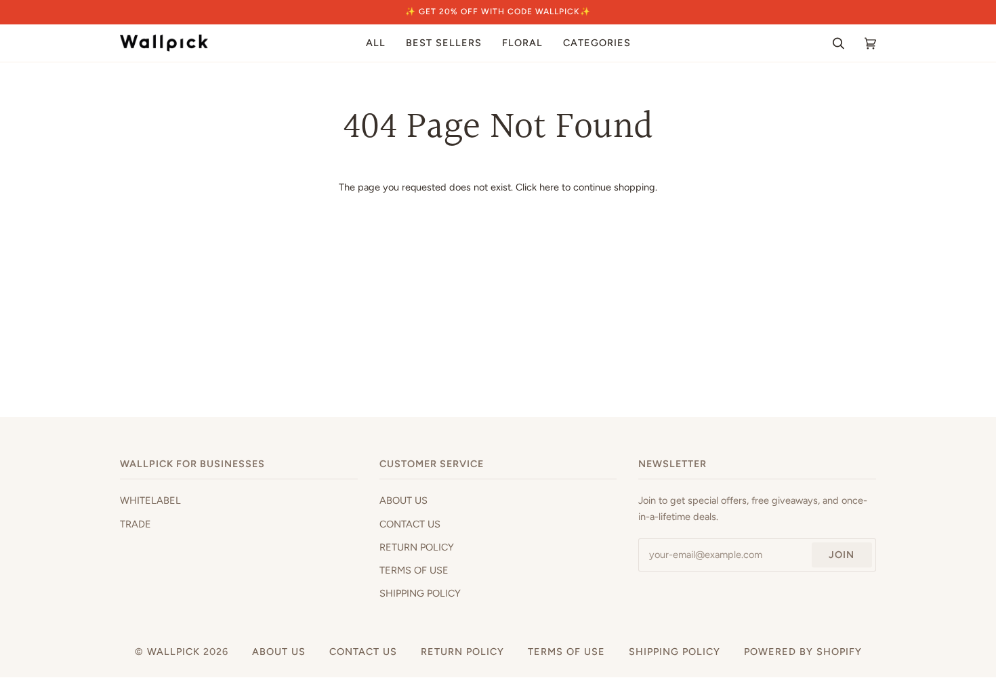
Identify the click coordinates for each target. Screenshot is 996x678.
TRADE (135, 524)
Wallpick (173, 651)
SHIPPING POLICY (420, 593)
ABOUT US (403, 500)
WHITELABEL (150, 500)
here (549, 187)
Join (841, 555)
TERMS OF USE (414, 570)
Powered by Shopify (803, 651)
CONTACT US (409, 524)
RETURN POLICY (416, 547)
